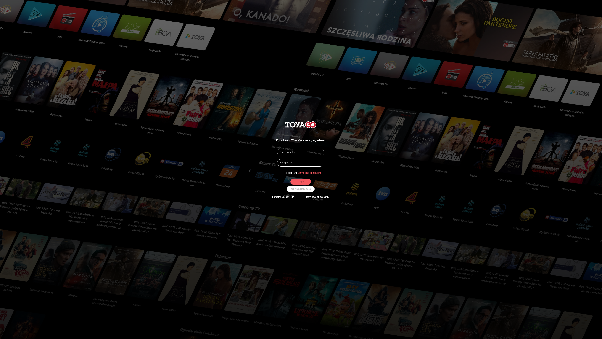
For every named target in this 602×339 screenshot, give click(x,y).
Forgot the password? (283, 197)
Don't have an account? (317, 197)
